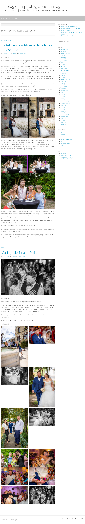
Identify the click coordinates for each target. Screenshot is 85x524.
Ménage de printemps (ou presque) (70, 28)
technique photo (6, 40)
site (62, 141)
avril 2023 (63, 57)
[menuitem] (9, 18)
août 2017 (63, 92)
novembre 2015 (65, 115)
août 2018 (63, 81)
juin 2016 (63, 109)
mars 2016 (63, 113)
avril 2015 (63, 124)
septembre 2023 (65, 53)
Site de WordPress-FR (66, 159)
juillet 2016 (63, 107)
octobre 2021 (64, 68)
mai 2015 (63, 122)
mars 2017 (63, 100)
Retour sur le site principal (9, 18)
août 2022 (63, 62)
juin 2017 (63, 96)
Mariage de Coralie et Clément (69, 26)
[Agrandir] (26, 328)
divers (62, 132)
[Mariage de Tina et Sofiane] (28, 277)
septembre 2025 (65, 49)
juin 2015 (63, 120)
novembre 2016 (65, 102)
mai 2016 (63, 111)
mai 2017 (63, 98)
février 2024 (64, 51)
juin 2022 (63, 64)
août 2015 (63, 118)
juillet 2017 (63, 94)
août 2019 (63, 74)
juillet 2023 (63, 55)
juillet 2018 (63, 83)
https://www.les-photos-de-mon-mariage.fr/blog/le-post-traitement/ (20, 91)
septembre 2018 (65, 79)
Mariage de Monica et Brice (68, 30)
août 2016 (63, 105)
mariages (3, 247)
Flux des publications (66, 155)
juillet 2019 (63, 75)
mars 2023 (63, 59)
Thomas (14, 53)
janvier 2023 (64, 61)
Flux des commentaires (67, 157)
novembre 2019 (65, 70)
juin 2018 (63, 85)
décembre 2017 (65, 88)
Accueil (4, 25)
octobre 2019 (64, 72)
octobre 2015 (64, 116)
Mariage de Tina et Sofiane (20, 252)
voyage (62, 145)
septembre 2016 (65, 103)
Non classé (63, 136)
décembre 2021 (65, 66)
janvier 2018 (64, 87)
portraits (63, 138)
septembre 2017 (65, 90)
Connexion (63, 153)
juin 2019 (63, 77)
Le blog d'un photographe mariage (32, 6)
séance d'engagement (66, 139)
